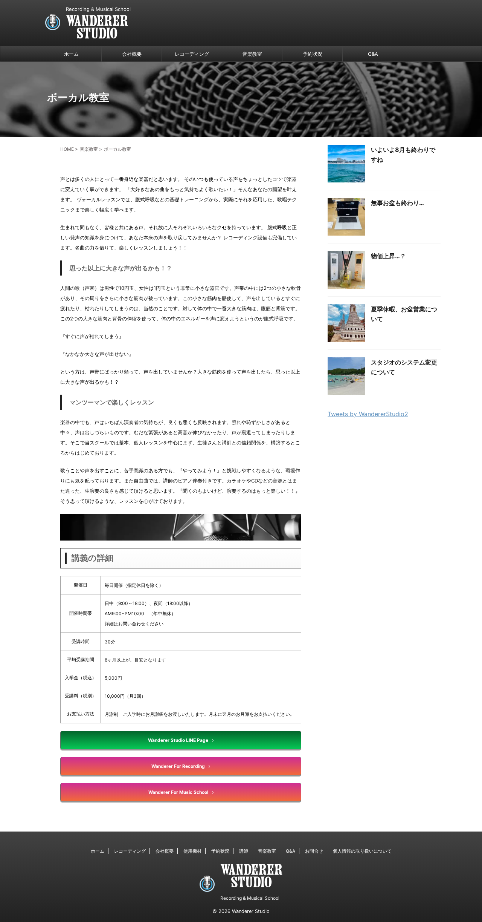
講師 (243, 851)
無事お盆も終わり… (397, 203)
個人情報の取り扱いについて (362, 851)
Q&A (373, 54)
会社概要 (132, 54)
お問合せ (314, 851)
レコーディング (192, 54)
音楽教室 (252, 54)
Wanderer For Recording (178, 766)
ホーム (71, 54)
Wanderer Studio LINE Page (178, 740)
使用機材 (192, 851)
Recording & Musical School (249, 898)
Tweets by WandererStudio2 (368, 414)
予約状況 (312, 54)
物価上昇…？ (388, 256)
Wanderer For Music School (178, 792)
